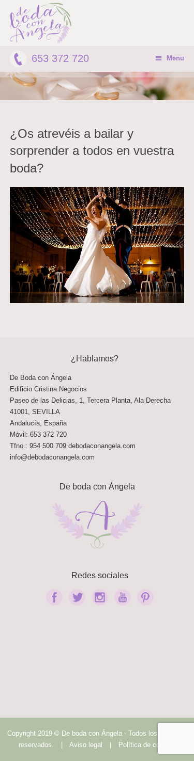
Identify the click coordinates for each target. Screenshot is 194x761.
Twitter (77, 597)
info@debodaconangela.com (52, 457)
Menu (175, 58)
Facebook (54, 597)
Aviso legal (85, 745)
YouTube (122, 597)
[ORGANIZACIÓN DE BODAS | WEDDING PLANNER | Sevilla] (41, 23)
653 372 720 (60, 58)
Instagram (100, 597)
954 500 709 (47, 446)
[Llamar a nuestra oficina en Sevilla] (67, 446)
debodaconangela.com (102, 446)
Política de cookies (147, 745)
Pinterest (145, 597)
